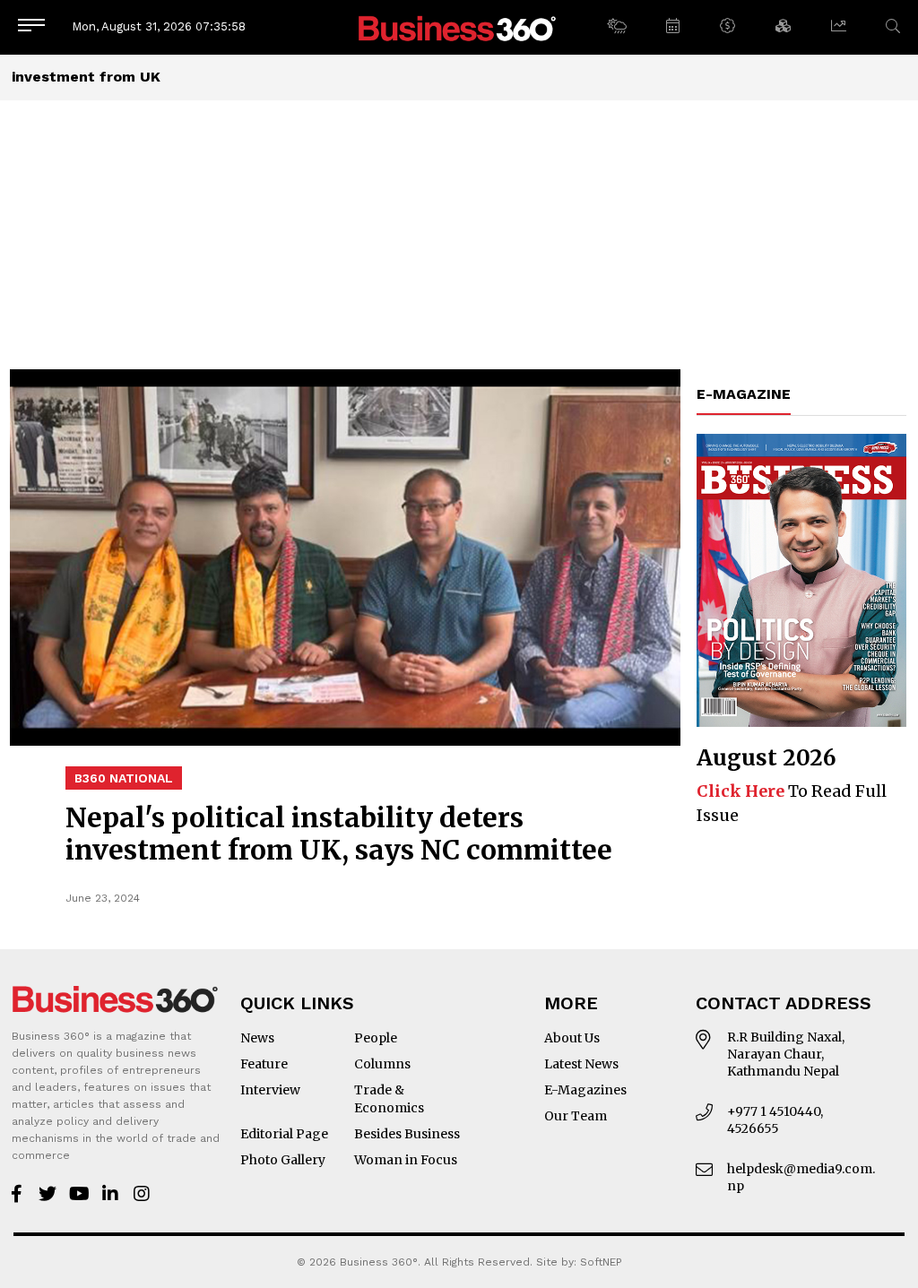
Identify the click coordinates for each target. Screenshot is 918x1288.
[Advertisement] (459, 234)
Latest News (581, 1064)
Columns (382, 1064)
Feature (264, 1064)
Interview (270, 1090)
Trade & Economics (389, 1099)
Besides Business (407, 1134)
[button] (616, 27)
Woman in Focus (405, 1160)
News (257, 1038)
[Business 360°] (459, 27)
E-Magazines (585, 1090)
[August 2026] (802, 580)
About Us (572, 1038)
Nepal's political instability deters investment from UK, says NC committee (338, 833)
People (375, 1038)
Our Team (575, 1116)
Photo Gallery (282, 1160)
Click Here (740, 791)
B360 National (123, 778)
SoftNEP (601, 1262)
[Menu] (31, 26)
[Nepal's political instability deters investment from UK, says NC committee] (345, 557)
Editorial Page (284, 1134)
